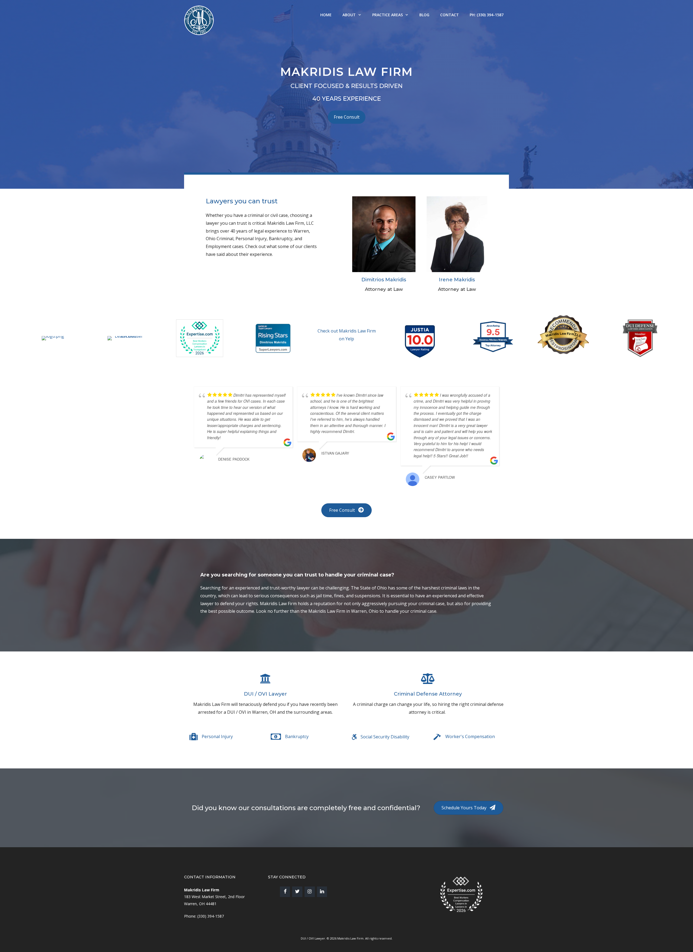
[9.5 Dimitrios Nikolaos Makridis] (493, 352)
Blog (424, 14)
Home (326, 14)
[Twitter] (297, 891)
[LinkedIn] (322, 891)
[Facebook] (285, 891)
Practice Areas (387, 14)
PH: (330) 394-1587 (487, 14)
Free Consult (346, 117)
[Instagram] (310, 891)
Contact (449, 14)
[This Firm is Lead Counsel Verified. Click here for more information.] (372, 894)
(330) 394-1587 (210, 916)
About (349, 14)
